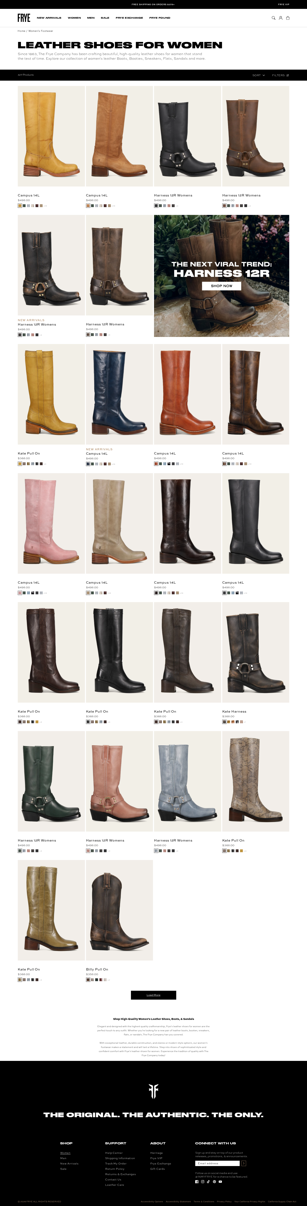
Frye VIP (283, 4)
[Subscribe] (243, 1163)
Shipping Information (120, 1158)
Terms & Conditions (204, 1201)
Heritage (156, 1153)
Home (21, 31)
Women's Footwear (40, 31)
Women (65, 1153)
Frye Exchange (160, 1163)
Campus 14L (29, 195)
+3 (176, 205)
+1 (245, 721)
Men (63, 1158)
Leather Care (114, 1185)
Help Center (114, 1153)
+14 (45, 205)
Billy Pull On (97, 969)
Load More (153, 995)
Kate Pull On (29, 453)
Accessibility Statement (178, 1201)
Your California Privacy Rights (249, 1201)
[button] (49, 18)
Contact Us (113, 1179)
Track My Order (115, 1163)
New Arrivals (69, 1163)
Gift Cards (157, 1169)
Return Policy (115, 1169)
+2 (108, 979)
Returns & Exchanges (120, 1174)
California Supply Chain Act (282, 1201)
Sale (63, 1169)
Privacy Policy (224, 1201)
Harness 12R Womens (173, 195)
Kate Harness (234, 711)
